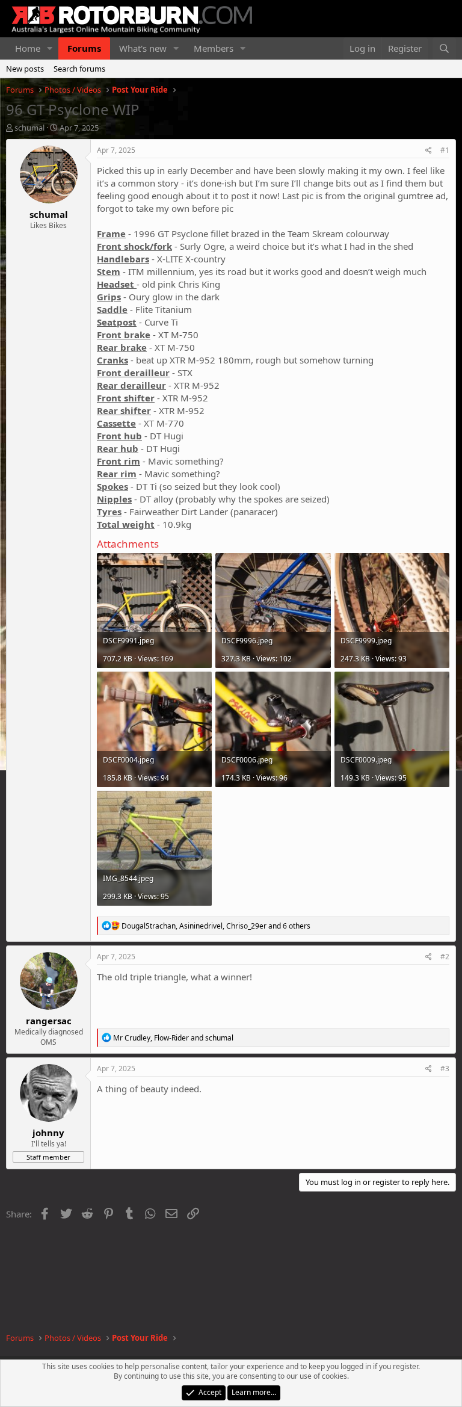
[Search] (444, 48)
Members (213, 48)
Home (27, 48)
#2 (444, 956)
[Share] (428, 151)
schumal (29, 127)
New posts (25, 68)
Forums (84, 48)
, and (173, 1038)
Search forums (79, 68)
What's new (143, 48)
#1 (444, 150)
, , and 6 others (216, 926)
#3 (444, 1068)
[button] (50, 48)
